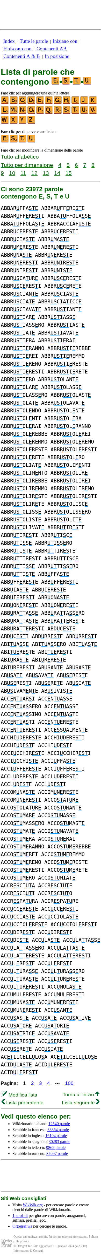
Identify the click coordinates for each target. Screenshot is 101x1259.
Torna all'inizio (79, 1094)
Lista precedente (24, 1102)
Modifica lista (22, 1095)
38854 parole (58, 1129)
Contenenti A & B (21, 56)
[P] (40, 113)
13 (46, 173)
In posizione (57, 56)
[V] (93, 113)
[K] (93, 103)
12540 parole (59, 1123)
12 (34, 173)
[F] (49, 103)
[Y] (22, 122)
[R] (58, 113)
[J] (84, 103)
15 (69, 173)
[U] (84, 113)
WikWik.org (33, 1205)
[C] (22, 103)
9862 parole (56, 1147)
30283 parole (59, 1141)
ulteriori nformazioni (74, 1236)
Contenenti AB (52, 48)
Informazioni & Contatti (28, 1251)
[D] (31, 103)
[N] (22, 113)
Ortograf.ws (22, 1226)
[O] (31, 113)
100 (69, 1083)
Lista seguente (79, 1102)
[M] (14, 113)
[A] (5, 103)
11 (23, 173)
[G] (58, 103)
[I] (75, 103)
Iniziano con (65, 41)
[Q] (49, 113)
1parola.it (20, 1215)
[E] (40, 103)
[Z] (31, 122)
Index (9, 41)
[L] (5, 113)
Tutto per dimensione (27, 165)
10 (12, 173)
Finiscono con (17, 48)
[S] (66, 113)
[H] (66, 103)
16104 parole (56, 1135)
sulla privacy (21, 1241)
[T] (75, 113)
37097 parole (57, 1153)
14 (57, 173)
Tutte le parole (34, 41)
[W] (5, 122)
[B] (14, 103)
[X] (14, 122)
